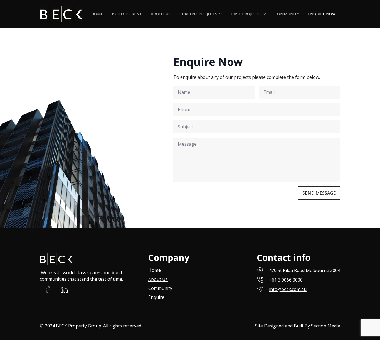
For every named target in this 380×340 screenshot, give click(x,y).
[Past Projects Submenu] (265, 13)
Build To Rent (127, 13)
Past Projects (246, 13)
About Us (158, 279)
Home (97, 13)
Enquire (156, 297)
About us (161, 13)
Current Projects (198, 13)
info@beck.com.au (288, 289)
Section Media (325, 326)
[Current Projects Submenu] (222, 13)
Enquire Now (322, 13)
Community (287, 13)
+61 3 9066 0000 (286, 280)
